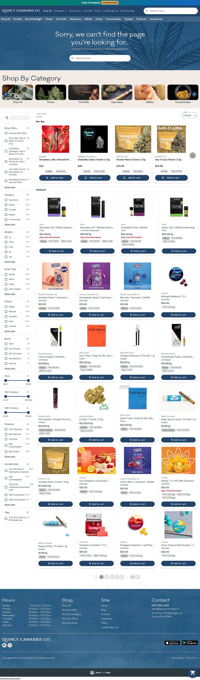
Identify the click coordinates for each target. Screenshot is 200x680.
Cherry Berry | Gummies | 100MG (137, 481)
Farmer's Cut (44, 479)
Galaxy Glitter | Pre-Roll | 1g (52, 546)
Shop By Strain (70, 623)
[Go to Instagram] (10, 645)
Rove (41, 224)
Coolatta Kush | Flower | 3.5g (53, 481)
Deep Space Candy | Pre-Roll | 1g (178, 419)
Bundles (88, 11)
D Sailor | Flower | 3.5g (91, 419)
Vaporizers (117, 102)
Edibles (150, 102)
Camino (164, 293)
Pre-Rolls (84, 102)
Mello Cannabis (168, 416)
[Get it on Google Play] (190, 642)
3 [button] (112, 577)
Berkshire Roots (45, 354)
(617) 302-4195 (160, 605)
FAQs (104, 623)
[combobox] (173, 11)
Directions (106, 618)
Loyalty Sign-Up (110, 11)
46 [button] (132, 577)
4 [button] (117, 577)
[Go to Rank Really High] (100, 672)
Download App (127, 11)
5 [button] (122, 577)
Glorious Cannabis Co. (48, 294)
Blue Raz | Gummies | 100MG (135, 297)
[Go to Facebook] (4, 645)
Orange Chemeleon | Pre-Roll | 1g (137, 355)
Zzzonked (83, 542)
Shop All (47, 11)
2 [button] (106, 577)
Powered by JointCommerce (10, 678)
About (104, 605)
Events (97, 11)
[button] (7, 118)
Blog (103, 609)
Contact (105, 614)
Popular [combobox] (187, 115)
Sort (185, 112)
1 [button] (101, 577)
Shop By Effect (70, 618)
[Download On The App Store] (172, 642)
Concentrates (183, 102)
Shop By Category (72, 614)
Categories (59, 11)
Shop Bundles (69, 609)
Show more (10, 187)
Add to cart (58, 251)
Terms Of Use (192, 658)
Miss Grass (84, 352)
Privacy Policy (178, 658)
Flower (50, 102)
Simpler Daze (44, 416)
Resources (74, 11)
